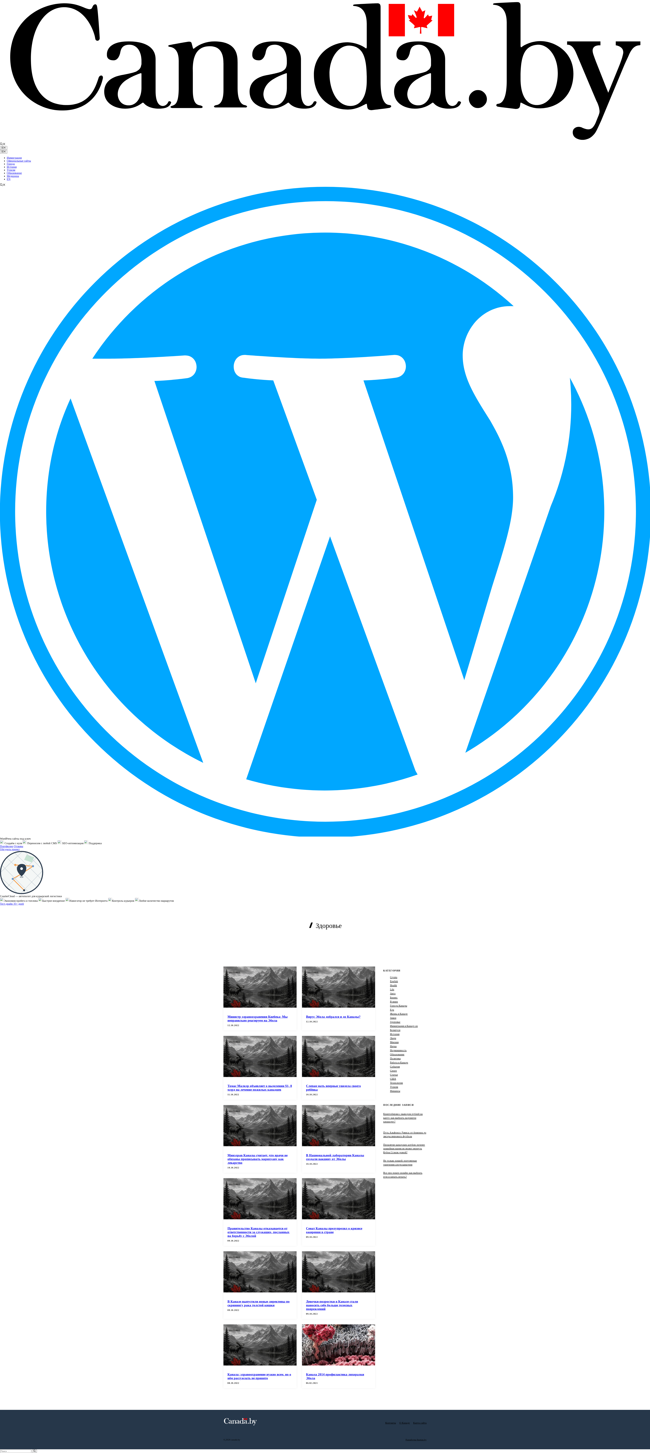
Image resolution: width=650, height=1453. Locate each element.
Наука (393, 1046)
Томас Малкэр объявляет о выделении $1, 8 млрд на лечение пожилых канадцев (260, 1087)
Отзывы (18, 846)
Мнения (394, 1042)
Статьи (394, 1074)
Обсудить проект (10, 849)
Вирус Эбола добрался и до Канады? (333, 1016)
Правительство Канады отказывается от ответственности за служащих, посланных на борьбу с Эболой (258, 1232)
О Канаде (404, 1423)
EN (8, 179)
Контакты (390, 1423)
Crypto (393, 977)
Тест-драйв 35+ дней (12, 903)
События (395, 1066)
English (394, 981)
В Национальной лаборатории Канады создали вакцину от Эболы (335, 1157)
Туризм (11, 170)
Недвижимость (398, 1050)
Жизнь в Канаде (399, 1013)
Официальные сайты (19, 160)
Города (11, 163)
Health (393, 985)
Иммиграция (14, 157)
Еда (392, 1009)
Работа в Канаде (399, 1062)
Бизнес (394, 997)
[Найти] (34, 1451)
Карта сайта (420, 1423)
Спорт (393, 1070)
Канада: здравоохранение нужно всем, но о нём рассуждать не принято (259, 1376)
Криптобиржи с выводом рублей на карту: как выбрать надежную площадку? (403, 1118)
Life (392, 989)
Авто (393, 993)
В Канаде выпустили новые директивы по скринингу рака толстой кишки (259, 1303)
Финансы (395, 1091)
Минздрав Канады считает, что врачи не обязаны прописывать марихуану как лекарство (258, 1158)
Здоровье (234, 972)
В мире (394, 1001)
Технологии (396, 1082)
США (393, 1078)
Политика (395, 1058)
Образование (14, 173)
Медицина (13, 176)
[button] (2, 144)
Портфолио (6, 846)
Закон (393, 1017)
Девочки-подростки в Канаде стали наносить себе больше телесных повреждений (332, 1305)
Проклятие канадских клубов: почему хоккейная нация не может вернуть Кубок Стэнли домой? (404, 1148)
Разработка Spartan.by (416, 1439)
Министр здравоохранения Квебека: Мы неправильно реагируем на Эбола (258, 1018)
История (12, 166)
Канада (319, 935)
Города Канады (398, 1005)
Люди (393, 1038)
